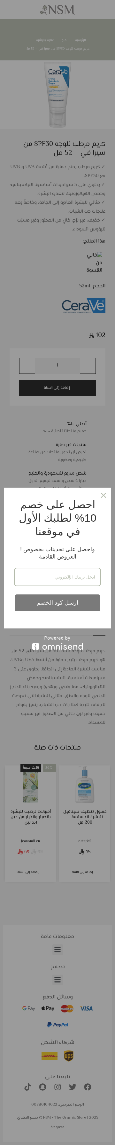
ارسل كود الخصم (57, 603)
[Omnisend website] (57, 642)
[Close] (103, 495)
